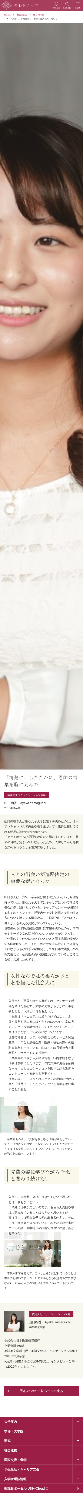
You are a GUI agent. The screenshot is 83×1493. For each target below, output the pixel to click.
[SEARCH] (67, 5)
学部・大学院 (13, 1431)
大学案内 (10, 1422)
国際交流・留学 (15, 1460)
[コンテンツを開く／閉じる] (77, 1421)
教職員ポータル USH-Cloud (24, 1488)
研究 (7, 1441)
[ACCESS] (56, 5)
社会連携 (10, 1450)
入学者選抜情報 (15, 1479)
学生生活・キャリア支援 (21, 1469)
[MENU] (78, 5)
